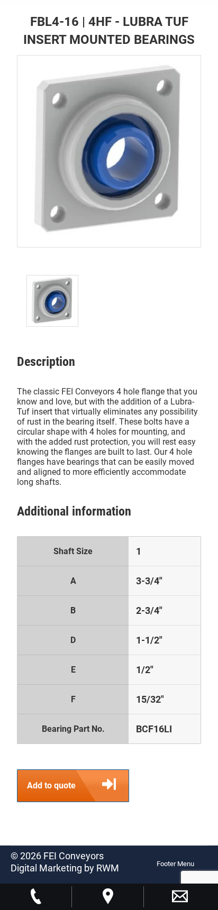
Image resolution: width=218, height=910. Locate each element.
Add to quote (51, 785)
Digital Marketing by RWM (65, 868)
